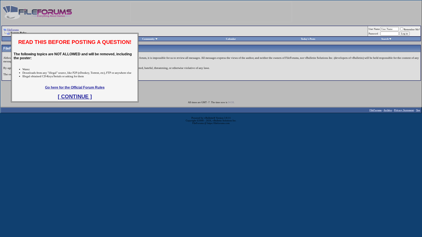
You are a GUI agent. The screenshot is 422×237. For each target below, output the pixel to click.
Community (148, 39)
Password (373, 33)
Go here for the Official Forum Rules (75, 87)
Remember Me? (412, 29)
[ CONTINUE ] (75, 96)
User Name (374, 29)
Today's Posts (308, 39)
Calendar (231, 39)
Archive (388, 110)
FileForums (13, 29)
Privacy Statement (404, 110)
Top (418, 110)
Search (385, 39)
